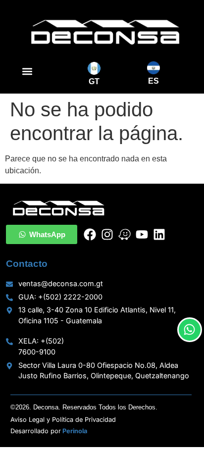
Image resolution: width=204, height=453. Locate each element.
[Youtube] (142, 234)
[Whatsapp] (189, 329)
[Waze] (124, 234)
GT (94, 81)
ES (153, 81)
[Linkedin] (159, 234)
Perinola (74, 431)
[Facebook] (90, 234)
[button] (27, 71)
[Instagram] (107, 234)
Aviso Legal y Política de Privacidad (63, 419)
